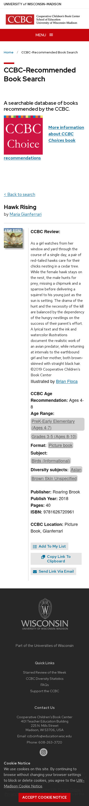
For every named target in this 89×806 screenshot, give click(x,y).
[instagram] (44, 752)
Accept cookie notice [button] (44, 797)
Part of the (45, 645)
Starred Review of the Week (44, 672)
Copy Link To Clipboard (58, 559)
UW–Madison (32, 4)
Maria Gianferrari (25, 214)
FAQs (45, 684)
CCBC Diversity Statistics (44, 678)
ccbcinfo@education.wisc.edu (49, 736)
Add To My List (52, 546)
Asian (76, 469)
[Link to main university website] (44, 630)
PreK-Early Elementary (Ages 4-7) (53, 424)
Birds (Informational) (51, 460)
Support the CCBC (44, 691)
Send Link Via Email (56, 571)
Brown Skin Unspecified (54, 478)
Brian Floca (67, 381)
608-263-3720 (50, 742)
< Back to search (19, 194)
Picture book (60, 445)
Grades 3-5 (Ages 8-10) (54, 436)
